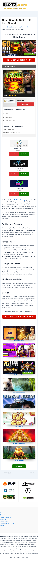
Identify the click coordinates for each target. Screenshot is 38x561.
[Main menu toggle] (34, 6)
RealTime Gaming (19, 200)
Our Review (24, 154)
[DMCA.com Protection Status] (28, 498)
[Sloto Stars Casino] (19, 183)
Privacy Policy (4, 521)
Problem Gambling (5, 517)
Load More (19, 466)
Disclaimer (3, 519)
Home (2, 525)
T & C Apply (19, 150)
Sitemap (2, 513)
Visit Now (13, 154)
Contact (2, 515)
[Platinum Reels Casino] (19, 143)
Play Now (25, 104)
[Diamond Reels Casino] (19, 163)
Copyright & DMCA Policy (7, 523)
